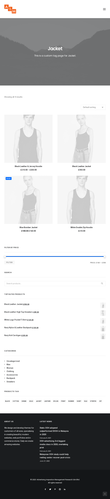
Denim (24, 401)
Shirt (79, 401)
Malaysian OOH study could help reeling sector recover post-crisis (55, 456)
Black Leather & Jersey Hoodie (28, 166)
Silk (85, 401)
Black (7, 401)
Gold (31, 401)
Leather (47, 401)
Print (63, 401)
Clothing (10, 371)
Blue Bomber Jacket (28, 227)
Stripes (93, 401)
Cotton (16, 401)
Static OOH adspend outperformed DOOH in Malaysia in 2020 (54, 431)
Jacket (38, 401)
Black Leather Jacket (81, 166)
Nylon (55, 401)
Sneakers (11, 382)
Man (8, 364)
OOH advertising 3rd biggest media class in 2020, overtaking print (54, 444)
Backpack (11, 378)
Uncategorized (13, 361)
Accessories (12, 375)
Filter (9, 262)
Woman (10, 368)
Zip (100, 401)
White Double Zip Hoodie (82, 227)
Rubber (71, 401)
